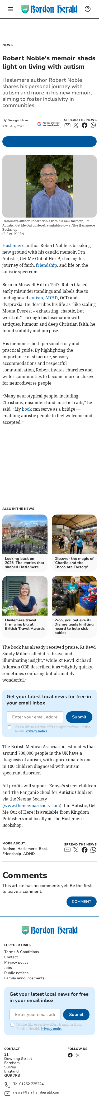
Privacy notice (36, 731)
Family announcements (24, 978)
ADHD (51, 297)
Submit (79, 717)
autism (36, 297)
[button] (10, 9)
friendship (46, 265)
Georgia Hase (18, 120)
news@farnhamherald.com (36, 1092)
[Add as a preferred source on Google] (48, 124)
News (7, 45)
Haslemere (13, 245)
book (27, 409)
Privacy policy (16, 962)
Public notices (16, 972)
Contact (11, 957)
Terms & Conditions (21, 951)
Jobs (8, 967)
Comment (81, 901)
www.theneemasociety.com (32, 805)
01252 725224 (31, 1084)
